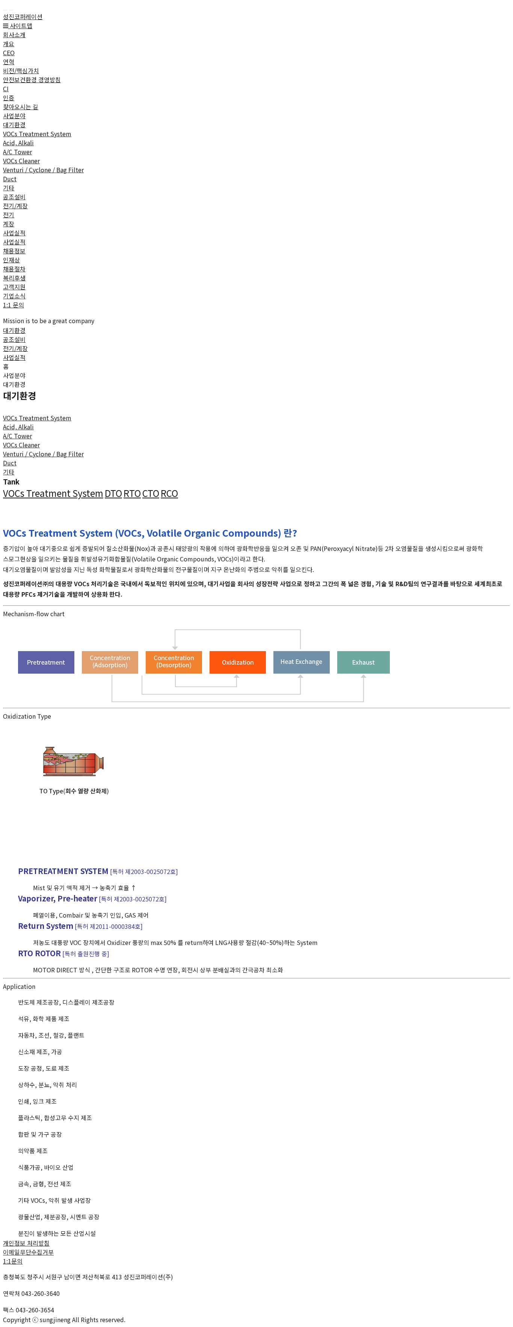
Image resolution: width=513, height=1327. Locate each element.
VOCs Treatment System (37, 133)
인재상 (11, 259)
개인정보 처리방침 (26, 1242)
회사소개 (14, 34)
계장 (8, 223)
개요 (8, 43)
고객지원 (14, 286)
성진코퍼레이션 (22, 16)
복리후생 (14, 277)
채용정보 (14, 250)
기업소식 (14, 295)
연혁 (8, 61)
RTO (132, 493)
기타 (8, 187)
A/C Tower (17, 151)
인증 (8, 97)
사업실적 (14, 232)
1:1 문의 (13, 304)
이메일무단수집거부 (28, 1251)
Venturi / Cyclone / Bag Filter (43, 169)
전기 (8, 214)
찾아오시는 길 (20, 106)
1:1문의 (13, 1260)
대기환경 (14, 124)
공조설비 (14, 196)
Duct (10, 178)
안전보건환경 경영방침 (32, 79)
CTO (150, 493)
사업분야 (14, 115)
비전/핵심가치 (21, 70)
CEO (9, 52)
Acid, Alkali (18, 142)
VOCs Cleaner (21, 160)
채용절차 (14, 268)
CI (6, 88)
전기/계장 (15, 205)
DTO (113, 493)
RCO (169, 493)
